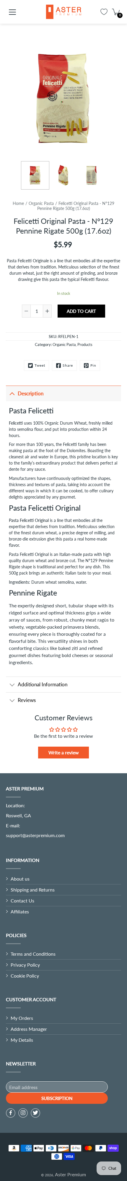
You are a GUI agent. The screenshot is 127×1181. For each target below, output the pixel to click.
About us (20, 878)
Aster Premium (70, 1174)
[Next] (118, 99)
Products (84, 344)
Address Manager (29, 1029)
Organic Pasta (41, 203)
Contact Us (22, 900)
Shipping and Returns (33, 889)
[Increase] (47, 311)
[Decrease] (26, 311)
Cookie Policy (25, 975)
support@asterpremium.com (35, 835)
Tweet (40, 365)
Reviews (27, 700)
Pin (93, 365)
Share (68, 365)
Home (18, 203)
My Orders (22, 1018)
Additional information (42, 684)
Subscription (56, 1098)
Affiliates (20, 911)
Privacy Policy (25, 965)
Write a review (63, 752)
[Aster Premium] (63, 12)
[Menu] (12, 12)
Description (31, 393)
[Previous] (9, 99)
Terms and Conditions (33, 954)
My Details (22, 1040)
